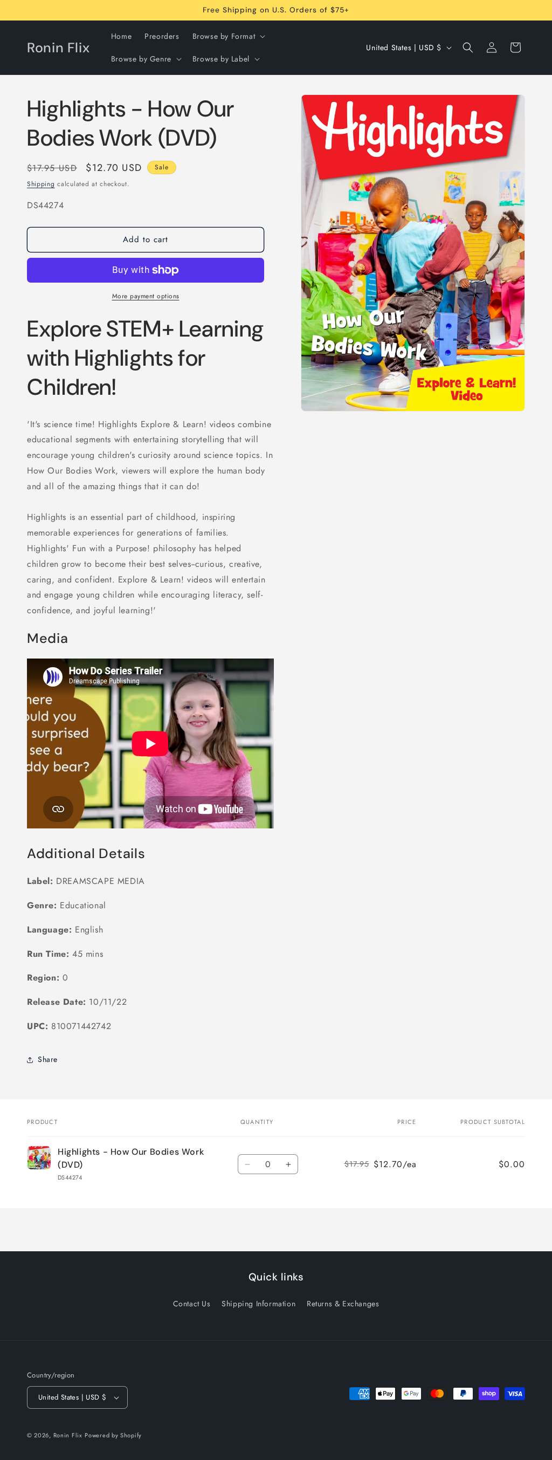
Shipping (41, 184)
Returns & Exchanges (343, 1303)
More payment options (146, 296)
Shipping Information (258, 1303)
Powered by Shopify (113, 1435)
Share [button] (48, 1059)
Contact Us (192, 1303)
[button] (228, 36)
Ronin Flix (67, 1435)
